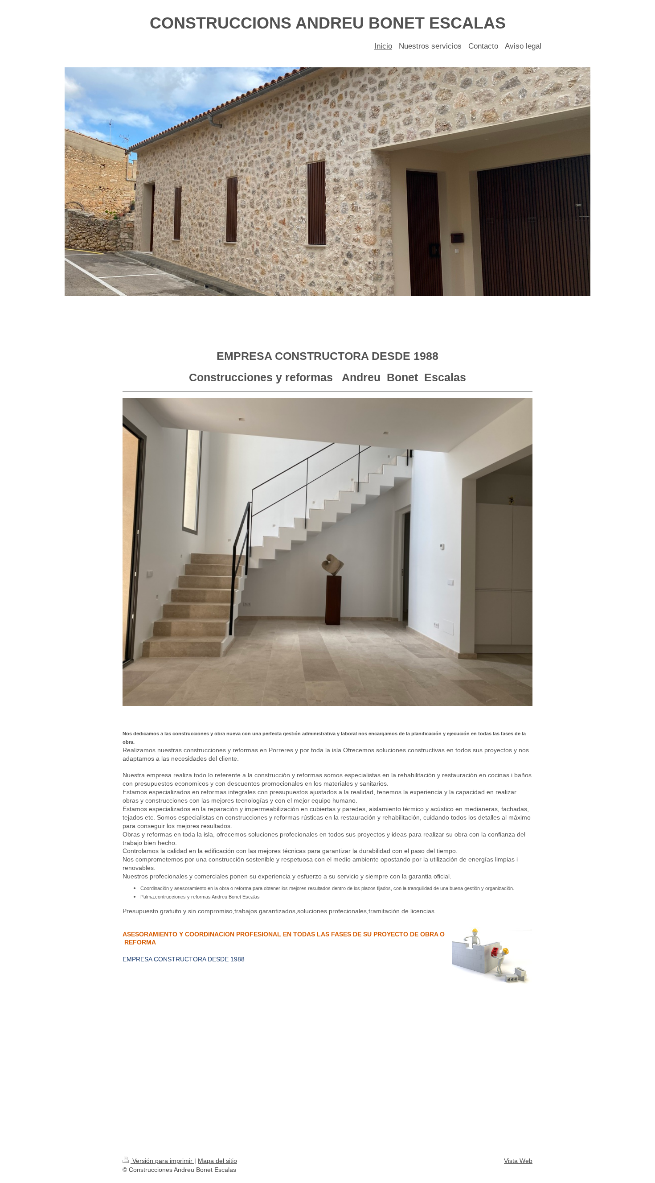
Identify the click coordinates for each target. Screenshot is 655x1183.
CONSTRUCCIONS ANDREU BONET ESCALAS (328, 23)
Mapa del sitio (217, 1160)
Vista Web (518, 1160)
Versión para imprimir (162, 1160)
